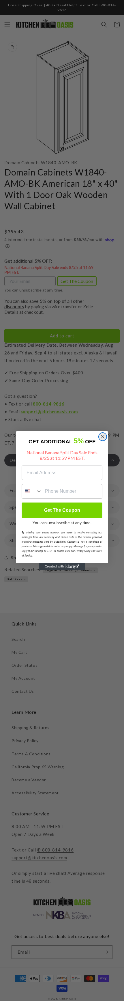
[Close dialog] (103, 437)
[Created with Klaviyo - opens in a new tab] (62, 566)
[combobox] (32, 491)
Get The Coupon (62, 510)
